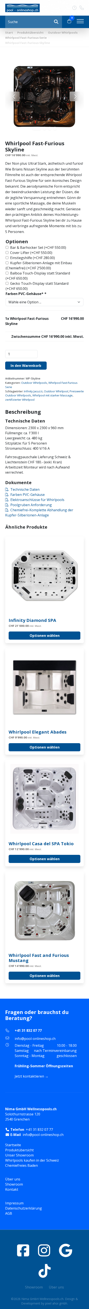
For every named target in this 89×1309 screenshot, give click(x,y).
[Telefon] (81, 8)
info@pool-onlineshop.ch (35, 1038)
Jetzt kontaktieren (29, 1076)
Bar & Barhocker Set (38, 247)
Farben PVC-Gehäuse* (26, 293)
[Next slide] (75, 96)
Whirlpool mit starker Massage (52, 395)
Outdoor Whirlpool (56, 391)
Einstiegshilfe (32, 257)
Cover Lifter (31, 252)
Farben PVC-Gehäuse (27, 494)
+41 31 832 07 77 (28, 1030)
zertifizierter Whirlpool (20, 400)
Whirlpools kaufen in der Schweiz (32, 1160)
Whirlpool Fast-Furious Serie (26, 38)
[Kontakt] (75, 8)
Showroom (14, 1184)
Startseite (13, 1145)
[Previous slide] (14, 96)
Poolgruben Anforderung (31, 505)
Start (9, 32)
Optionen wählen (45, 635)
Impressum (14, 1203)
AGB (8, 1213)
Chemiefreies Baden (21, 1165)
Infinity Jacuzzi (33, 391)
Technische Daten (25, 489)
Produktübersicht (30, 32)
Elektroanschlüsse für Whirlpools (37, 499)
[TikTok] (44, 1271)
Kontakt (11, 1189)
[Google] (65, 1250)
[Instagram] (44, 1250)
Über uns (12, 1179)
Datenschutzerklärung (23, 1208)
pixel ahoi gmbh (56, 1303)
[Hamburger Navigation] (80, 22)
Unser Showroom (19, 1155)
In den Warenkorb (26, 365)
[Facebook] (23, 1250)
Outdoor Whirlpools (63, 32)
